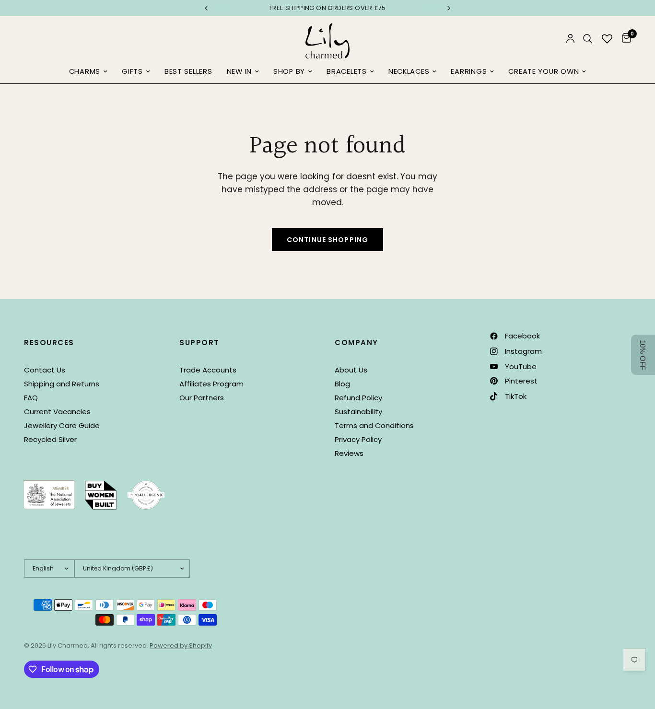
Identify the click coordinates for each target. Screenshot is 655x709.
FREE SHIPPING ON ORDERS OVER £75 (327, 7)
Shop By (289, 71)
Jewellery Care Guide (62, 425)
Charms (84, 71)
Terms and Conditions (374, 425)
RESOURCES (49, 342)
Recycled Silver (50, 439)
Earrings (469, 71)
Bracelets (347, 71)
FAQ (31, 398)
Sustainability (358, 412)
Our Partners (201, 398)
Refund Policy (358, 398)
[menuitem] (88, 71)
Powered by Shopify (181, 645)
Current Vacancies (57, 412)
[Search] (587, 38)
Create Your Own (543, 71)
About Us (351, 370)
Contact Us (44, 370)
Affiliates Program (211, 384)
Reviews (349, 453)
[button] (643, 355)
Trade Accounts (207, 370)
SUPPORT (199, 342)
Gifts (132, 71)
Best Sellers (188, 71)
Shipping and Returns (61, 384)
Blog (342, 384)
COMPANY (356, 342)
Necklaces (409, 71)
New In (239, 71)
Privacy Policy (358, 439)
